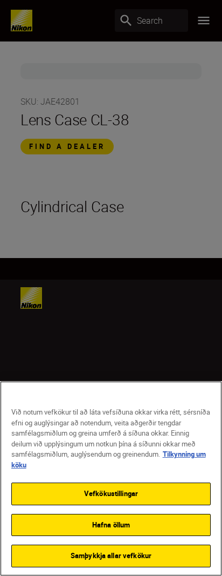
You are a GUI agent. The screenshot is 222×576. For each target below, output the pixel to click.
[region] (111, 478)
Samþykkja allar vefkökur (111, 555)
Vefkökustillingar (111, 493)
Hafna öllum (111, 525)
